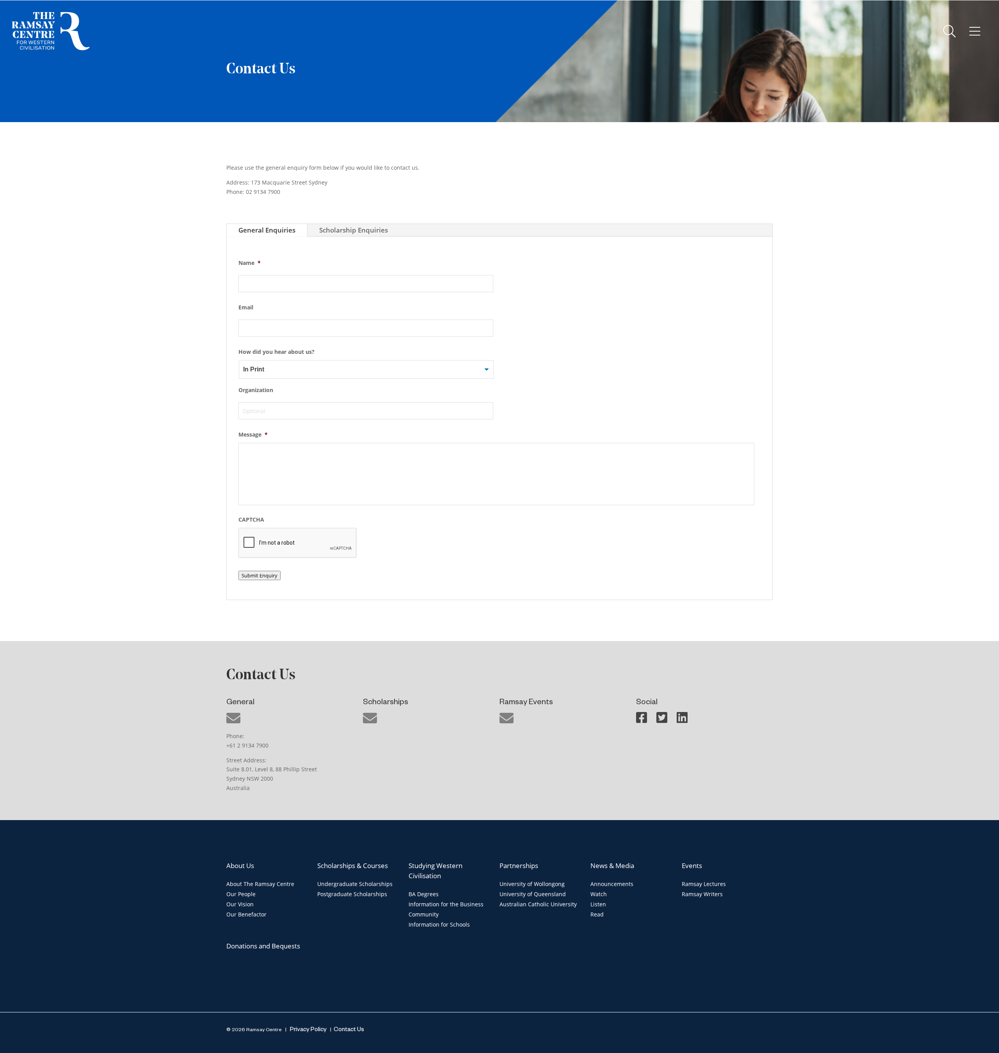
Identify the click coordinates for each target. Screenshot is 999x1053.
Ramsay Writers (702, 894)
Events (692, 865)
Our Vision (240, 904)
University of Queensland (533, 894)
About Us (240, 865)
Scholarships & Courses (352, 865)
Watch (598, 894)
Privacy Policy (308, 1030)
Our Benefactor (246, 914)
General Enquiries (266, 230)
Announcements (611, 884)
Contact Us (349, 1030)
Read (597, 914)
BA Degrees (424, 894)
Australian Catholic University (538, 904)
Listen (598, 904)
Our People (241, 894)
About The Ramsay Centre (260, 884)
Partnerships (519, 865)
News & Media (612, 865)
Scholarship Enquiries (353, 230)
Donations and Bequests (263, 945)
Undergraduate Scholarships (355, 884)
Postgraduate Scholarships (352, 894)
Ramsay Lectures (704, 884)
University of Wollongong (532, 884)
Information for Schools (439, 924)
